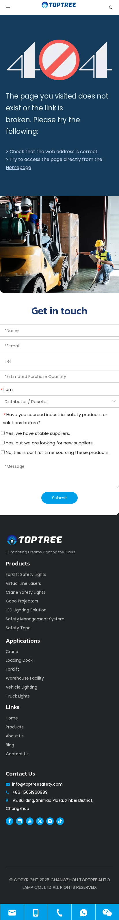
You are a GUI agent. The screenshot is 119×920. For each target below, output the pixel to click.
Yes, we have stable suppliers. (37, 433)
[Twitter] (40, 821)
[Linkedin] (19, 821)
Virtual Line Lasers (23, 583)
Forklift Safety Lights (26, 574)
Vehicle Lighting (21, 687)
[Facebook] (9, 821)
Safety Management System (35, 619)
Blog (10, 745)
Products (15, 727)
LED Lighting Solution (26, 610)
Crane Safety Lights (25, 592)
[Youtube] (30, 821)
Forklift (12, 669)
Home (12, 718)
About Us (15, 736)
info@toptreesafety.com (37, 784)
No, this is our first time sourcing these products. (57, 452)
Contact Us (17, 754)
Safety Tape (18, 628)
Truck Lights (18, 696)
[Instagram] (50, 821)
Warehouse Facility (25, 678)
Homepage (18, 167)
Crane (12, 651)
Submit (59, 498)
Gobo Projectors (22, 601)
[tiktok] (60, 821)
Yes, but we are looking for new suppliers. (49, 443)
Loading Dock (19, 660)
